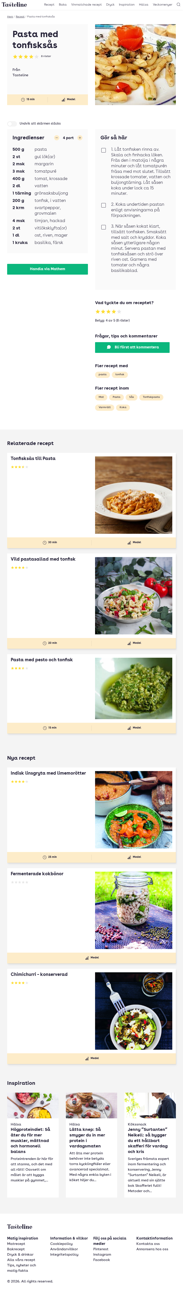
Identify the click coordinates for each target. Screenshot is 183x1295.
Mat (101, 397)
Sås (131, 397)
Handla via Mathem (47, 269)
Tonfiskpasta (151, 397)
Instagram (102, 1255)
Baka (63, 4)
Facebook (101, 1260)
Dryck (110, 4)
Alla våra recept (21, 1260)
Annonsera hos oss (152, 1249)
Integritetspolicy (64, 1255)
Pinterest (100, 1249)
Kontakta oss (148, 1244)
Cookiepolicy (61, 1244)
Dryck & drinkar (20, 1255)
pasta (102, 374)
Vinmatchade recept (86, 4)
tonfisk (119, 374)
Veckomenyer (162, 4)
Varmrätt (105, 407)
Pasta (116, 397)
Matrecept (16, 1244)
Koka (123, 407)
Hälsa (143, 4)
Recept (49, 4)
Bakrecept (16, 1249)
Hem (10, 16)
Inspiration (127, 4)
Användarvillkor (64, 1249)
